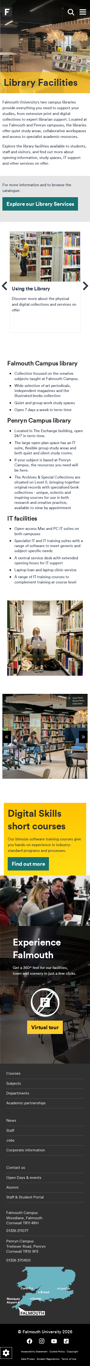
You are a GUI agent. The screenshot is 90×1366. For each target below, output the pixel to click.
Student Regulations (48, 1359)
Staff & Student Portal (25, 1197)
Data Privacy (28, 1359)
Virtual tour (45, 1027)
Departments (17, 1093)
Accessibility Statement (34, 1351)
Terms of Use (68, 1359)
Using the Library (45, 282)
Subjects (13, 1083)
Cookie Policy (57, 1351)
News (11, 1120)
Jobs (10, 1140)
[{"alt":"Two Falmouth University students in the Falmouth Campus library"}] (45, 736)
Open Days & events (23, 1177)
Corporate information (25, 1150)
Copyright (72, 1351)
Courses (13, 1073)
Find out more (28, 863)
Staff (10, 1130)
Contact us (15, 1167)
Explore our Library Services (40, 203)
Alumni (12, 1187)
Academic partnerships (26, 1102)
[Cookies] (6, 1353)
